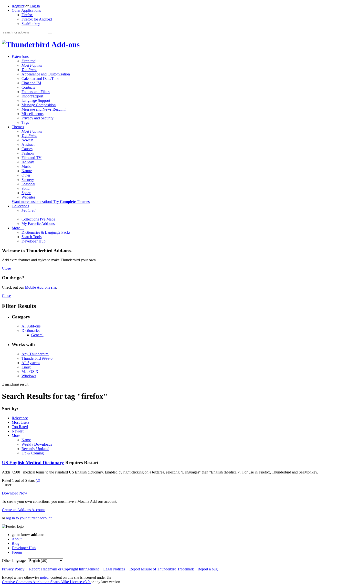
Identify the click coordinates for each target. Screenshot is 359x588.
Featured (28, 61)
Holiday (27, 162)
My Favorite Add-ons (38, 223)
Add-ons (65, 44)
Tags (25, 122)
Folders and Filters (35, 92)
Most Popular (32, 65)
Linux (26, 367)
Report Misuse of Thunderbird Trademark (162, 569)
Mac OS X (29, 371)
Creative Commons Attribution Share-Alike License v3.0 (46, 582)
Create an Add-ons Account (23, 510)
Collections (20, 206)
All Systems (30, 363)
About (16, 539)
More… (18, 228)
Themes (18, 127)
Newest (27, 140)
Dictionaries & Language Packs (45, 232)
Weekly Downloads (36, 444)
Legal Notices (114, 569)
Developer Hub (33, 241)
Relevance (20, 418)
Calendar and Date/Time (40, 78)
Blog (15, 543)
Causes (26, 149)
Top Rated (29, 70)
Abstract (27, 144)
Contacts (28, 87)
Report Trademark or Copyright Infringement (64, 569)
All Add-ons (31, 326)
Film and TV (31, 158)
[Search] (50, 33)
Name (26, 440)
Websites (28, 197)
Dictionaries (30, 330)
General (37, 335)
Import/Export (32, 96)
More (16, 435)
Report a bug (208, 569)
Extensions (20, 56)
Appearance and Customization (45, 74)
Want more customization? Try (51, 202)
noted (44, 577)
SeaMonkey (30, 23)
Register (18, 6)
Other (25, 175)
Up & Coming (32, 453)
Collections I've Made (38, 219)
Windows (28, 376)
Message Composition (38, 105)
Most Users (20, 422)
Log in (35, 6)
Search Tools (31, 237)
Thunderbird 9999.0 (37, 358)
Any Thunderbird (35, 354)
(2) (38, 480)
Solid (25, 188)
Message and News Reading (43, 109)
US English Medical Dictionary (33, 462)
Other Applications (26, 10)
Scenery (27, 180)
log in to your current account (29, 518)
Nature (26, 171)
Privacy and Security (37, 118)
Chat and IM (31, 83)
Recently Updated (35, 449)
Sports (26, 193)
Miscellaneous (32, 114)
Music (26, 166)
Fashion (27, 153)
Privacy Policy (13, 569)
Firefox (27, 15)
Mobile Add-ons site (40, 287)
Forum (17, 552)
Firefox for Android (36, 19)
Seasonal (28, 184)
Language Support (35, 100)
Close (6, 268)
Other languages (14, 560)
